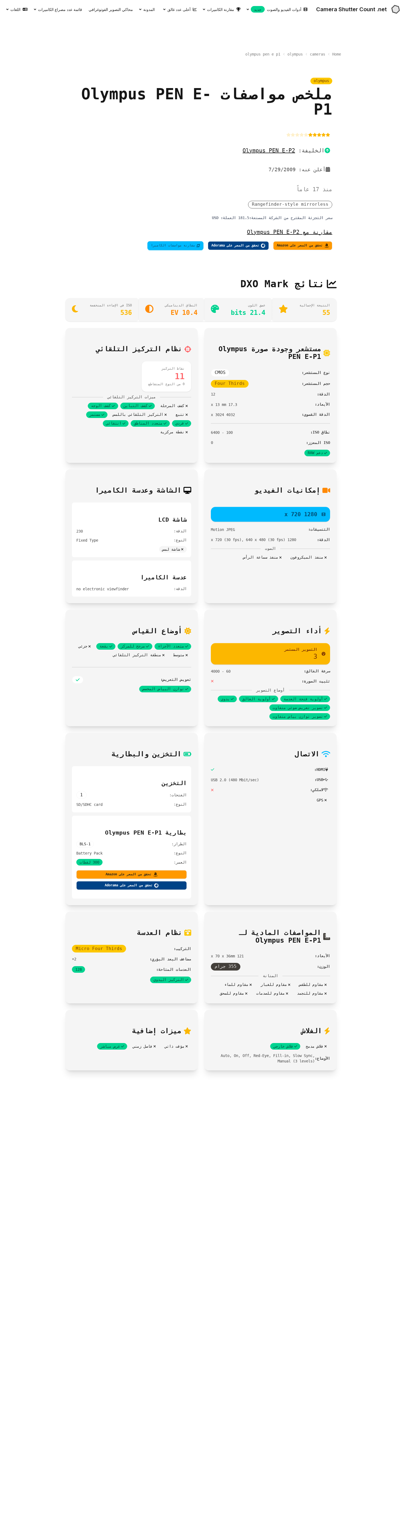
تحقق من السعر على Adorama (235, 245)
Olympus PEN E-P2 (269, 150)
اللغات (15, 9)
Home (336, 54)
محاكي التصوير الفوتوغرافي (111, 9)
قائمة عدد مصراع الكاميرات (60, 9)
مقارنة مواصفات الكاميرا (173, 245)
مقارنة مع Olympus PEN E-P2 (289, 232)
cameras (317, 54)
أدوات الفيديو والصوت (277, 9)
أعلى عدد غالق (179, 9)
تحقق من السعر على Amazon (300, 245)
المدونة (149, 9)
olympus (295, 54)
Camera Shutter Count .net (351, 9)
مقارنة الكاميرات (220, 9)
